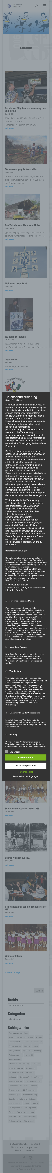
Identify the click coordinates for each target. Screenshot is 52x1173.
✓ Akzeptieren (25, 757)
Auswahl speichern (25, 765)
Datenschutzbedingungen (26, 776)
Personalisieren (26, 772)
